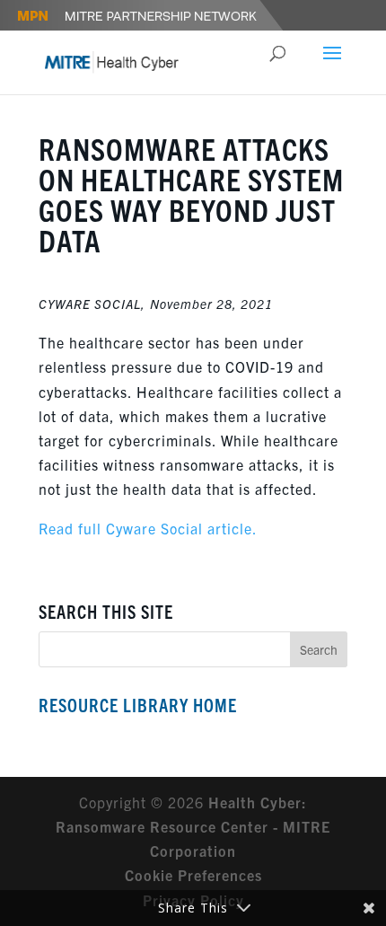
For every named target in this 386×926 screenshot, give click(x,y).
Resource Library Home (138, 704)
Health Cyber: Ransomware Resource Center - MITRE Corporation (193, 826)
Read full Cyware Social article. (148, 528)
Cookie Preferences (193, 875)
